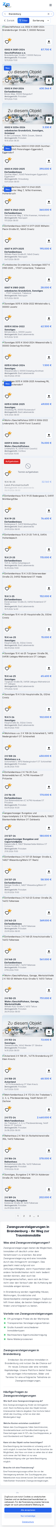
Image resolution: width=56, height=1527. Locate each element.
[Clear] (48, 14)
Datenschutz (28, 1522)
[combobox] (28, 14)
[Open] (51, 14)
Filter (25, 20)
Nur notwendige (28, 1516)
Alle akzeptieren (28, 1510)
